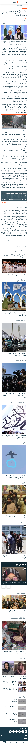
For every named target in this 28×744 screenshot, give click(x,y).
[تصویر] (17, 742)
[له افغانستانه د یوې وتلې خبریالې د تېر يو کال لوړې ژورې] (14, 668)
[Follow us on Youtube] (19, 731)
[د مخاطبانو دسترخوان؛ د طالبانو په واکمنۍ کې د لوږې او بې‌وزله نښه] (14, 635)
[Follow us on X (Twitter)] (22, 731)
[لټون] (23, 742)
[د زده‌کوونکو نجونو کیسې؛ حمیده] (22, 708)
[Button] (3, 23)
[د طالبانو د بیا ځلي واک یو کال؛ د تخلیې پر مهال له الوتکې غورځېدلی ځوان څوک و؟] (14, 459)
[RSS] (10, 731)
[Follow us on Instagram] (16, 731)
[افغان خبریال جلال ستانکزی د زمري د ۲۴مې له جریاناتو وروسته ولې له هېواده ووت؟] (22, 689)
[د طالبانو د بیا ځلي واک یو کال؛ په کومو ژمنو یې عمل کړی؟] (14, 296)
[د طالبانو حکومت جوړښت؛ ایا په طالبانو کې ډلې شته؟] (14, 539)
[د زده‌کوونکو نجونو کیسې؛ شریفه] (22, 721)
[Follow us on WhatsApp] (13, 731)
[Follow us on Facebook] (26, 731)
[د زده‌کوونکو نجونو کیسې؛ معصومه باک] (22, 701)
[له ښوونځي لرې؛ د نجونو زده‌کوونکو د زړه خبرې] (14, 574)
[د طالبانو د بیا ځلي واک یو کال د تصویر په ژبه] (14, 602)
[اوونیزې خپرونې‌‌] (10, 742)
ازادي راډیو (25, 18)
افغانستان (24, 8)
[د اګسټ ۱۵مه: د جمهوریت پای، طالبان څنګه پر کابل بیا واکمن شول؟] (14, 499)
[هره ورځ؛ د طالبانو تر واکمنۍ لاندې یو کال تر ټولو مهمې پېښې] (14, 419)
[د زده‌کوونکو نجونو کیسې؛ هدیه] (22, 714)
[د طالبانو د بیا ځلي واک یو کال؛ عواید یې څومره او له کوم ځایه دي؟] (14, 337)
